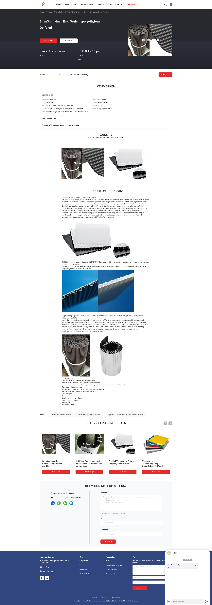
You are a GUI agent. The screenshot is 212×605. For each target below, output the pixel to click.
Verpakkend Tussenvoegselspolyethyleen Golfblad (125, 415)
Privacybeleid (116, 598)
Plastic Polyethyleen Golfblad (60, 415)
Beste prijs (48, 40)
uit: (102, 518)
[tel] (78, 503)
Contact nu (108, 541)
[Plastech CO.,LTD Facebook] (42, 578)
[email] (53, 503)
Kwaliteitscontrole (85, 569)
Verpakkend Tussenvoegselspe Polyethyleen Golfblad (152, 463)
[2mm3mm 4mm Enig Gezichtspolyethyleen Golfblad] (150, 40)
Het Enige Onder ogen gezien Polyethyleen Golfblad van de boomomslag (89, 463)
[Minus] (206, 553)
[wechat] (65, 503)
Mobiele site (104, 598)
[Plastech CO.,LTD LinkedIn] (47, 578)
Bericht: (104, 492)
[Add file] (168, 601)
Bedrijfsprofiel (84, 561)
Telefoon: (105, 529)
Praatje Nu (69, 40)
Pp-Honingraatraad (111, 561)
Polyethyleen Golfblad (63, 12)
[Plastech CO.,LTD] (46, 4)
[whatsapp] (59, 503)
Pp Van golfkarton (111, 570)
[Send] (206, 601)
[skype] (71, 503)
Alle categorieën (110, 574)
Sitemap (94, 598)
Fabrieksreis (83, 565)
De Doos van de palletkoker (114, 565)
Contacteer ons (84, 573)
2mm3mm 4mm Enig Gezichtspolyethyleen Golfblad (52, 463)
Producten (49, 12)
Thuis (42, 12)
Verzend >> (139, 588)
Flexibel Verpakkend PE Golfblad (89, 415)
